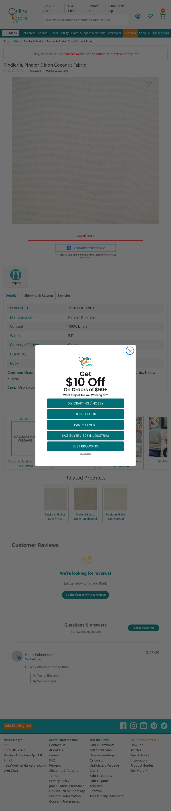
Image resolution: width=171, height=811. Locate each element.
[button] (85, 403)
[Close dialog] (130, 351)
